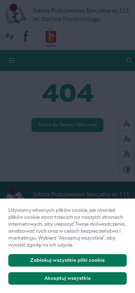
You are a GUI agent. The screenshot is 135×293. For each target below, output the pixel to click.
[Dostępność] (10, 36)
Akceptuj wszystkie (67, 278)
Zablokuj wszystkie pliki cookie (67, 260)
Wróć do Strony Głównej (67, 125)
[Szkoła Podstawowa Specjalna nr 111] (67, 14)
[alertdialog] (67, 246)
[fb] (26, 36)
